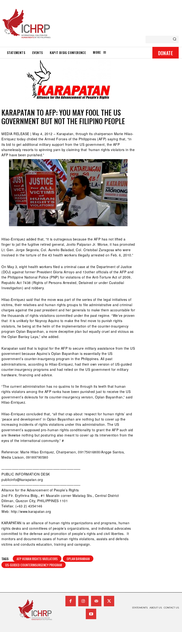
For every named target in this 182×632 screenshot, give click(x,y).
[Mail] (96, 601)
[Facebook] (70, 601)
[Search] (174, 39)
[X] (109, 601)
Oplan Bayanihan (78, 558)
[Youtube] (91, 614)
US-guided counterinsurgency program (33, 564)
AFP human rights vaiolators (37, 558)
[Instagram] (83, 601)
